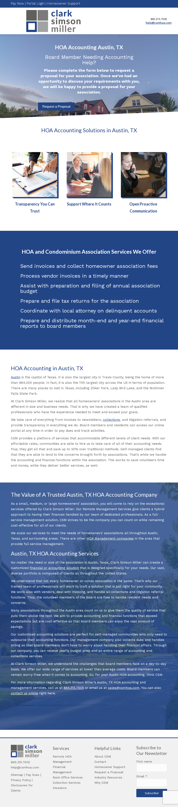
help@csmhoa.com (158, 23)
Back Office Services (68, 777)
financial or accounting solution (54, 568)
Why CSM (101, 782)
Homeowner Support (63, 3)
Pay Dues (32, 774)
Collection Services (67, 782)
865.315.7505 (74, 688)
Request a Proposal (56, 106)
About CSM (102, 756)
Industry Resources (108, 777)
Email (141, 776)
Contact (100, 761)
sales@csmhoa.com (123, 688)
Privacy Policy (21, 780)
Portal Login (35, 3)
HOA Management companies (110, 538)
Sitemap (17, 774)
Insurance (60, 788)
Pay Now (17, 3)
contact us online (24, 693)
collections (111, 420)
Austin (15, 377)
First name (144, 761)
